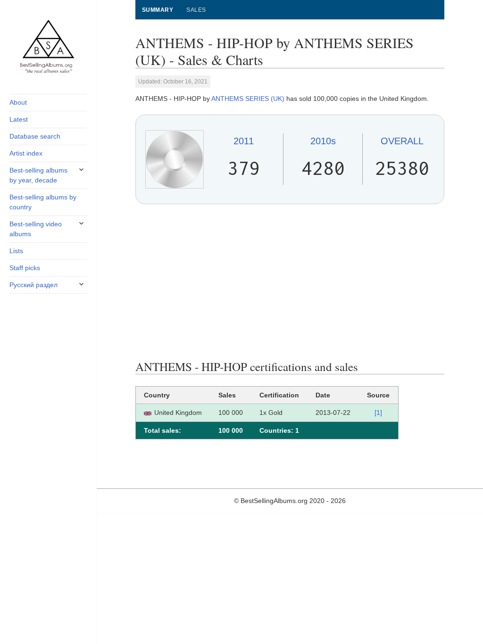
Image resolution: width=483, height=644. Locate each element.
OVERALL (402, 141)
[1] (378, 412)
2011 (243, 141)
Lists (16, 251)
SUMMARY (157, 10)
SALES (196, 10)
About (18, 102)
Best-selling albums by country (42, 202)
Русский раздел (33, 285)
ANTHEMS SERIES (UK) (247, 98)
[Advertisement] (289, 282)
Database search (34, 136)
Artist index (25, 153)
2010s (323, 141)
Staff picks (24, 268)
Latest (18, 119)
